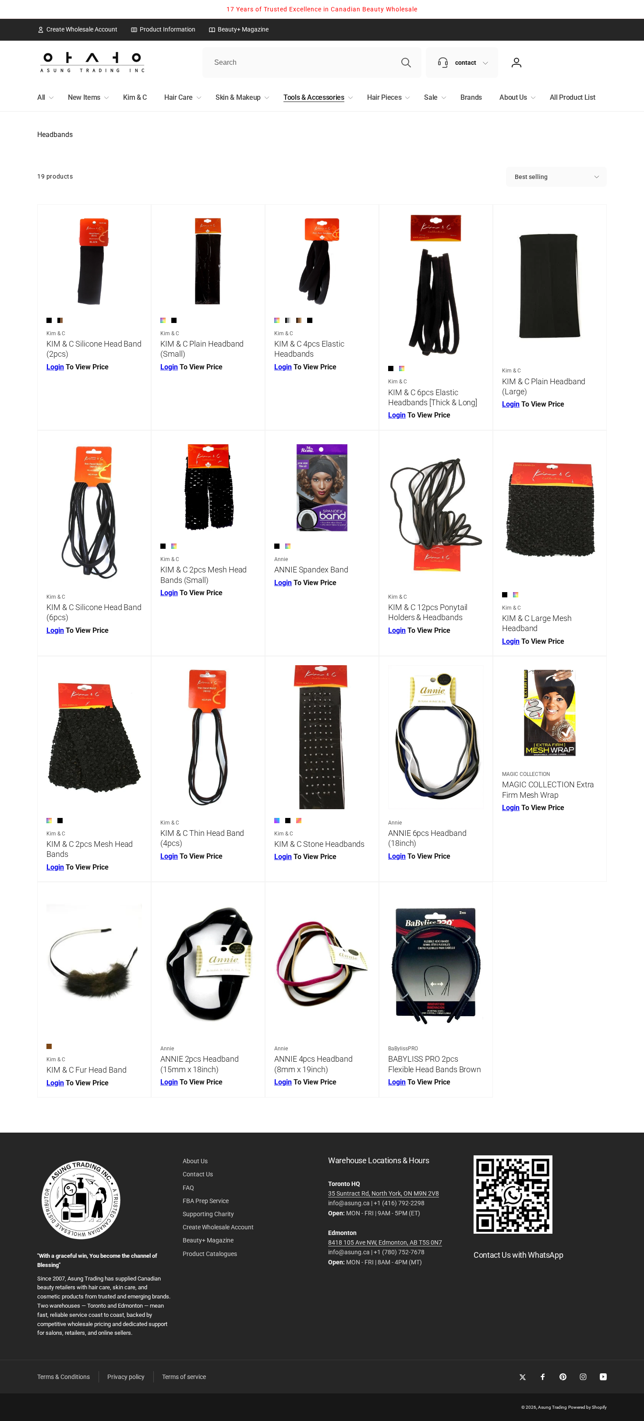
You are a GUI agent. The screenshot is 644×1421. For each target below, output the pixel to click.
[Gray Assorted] (287, 320)
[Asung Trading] (513, 1231)
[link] (77, 29)
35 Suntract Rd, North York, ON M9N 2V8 (383, 1193)
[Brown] (49, 1046)
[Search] (406, 62)
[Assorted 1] (277, 820)
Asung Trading (552, 1407)
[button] (44, 97)
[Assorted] (163, 320)
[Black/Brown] (60, 320)
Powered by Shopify (587, 1407)
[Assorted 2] (298, 820)
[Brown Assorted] (298, 320)
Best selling (531, 176)
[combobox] (311, 62)
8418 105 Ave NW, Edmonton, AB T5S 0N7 (385, 1242)
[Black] (49, 320)
